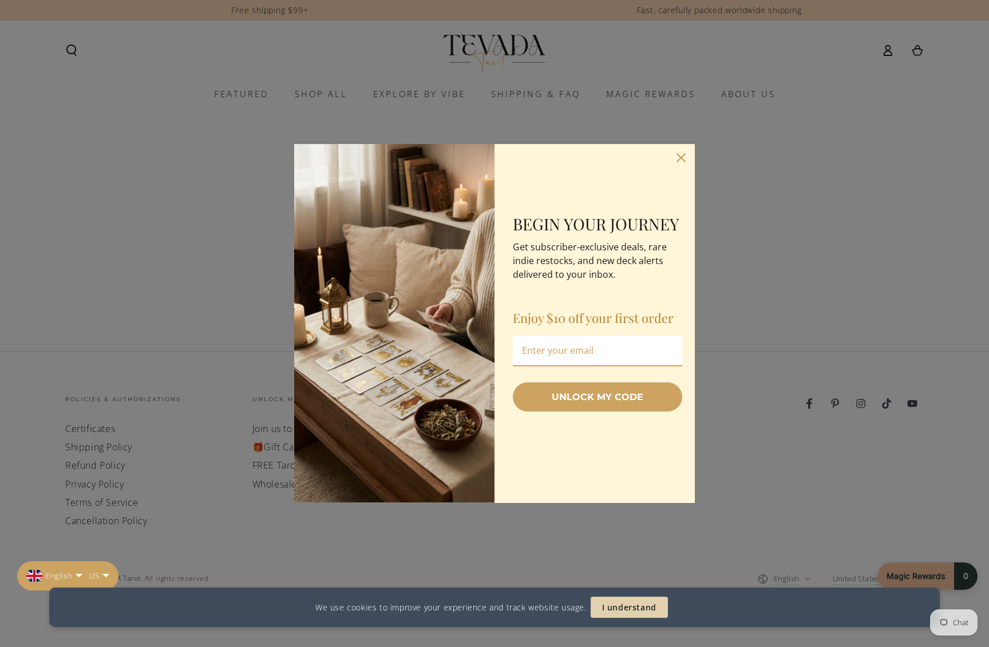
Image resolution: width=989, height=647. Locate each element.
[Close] (681, 157)
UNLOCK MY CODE (597, 397)
